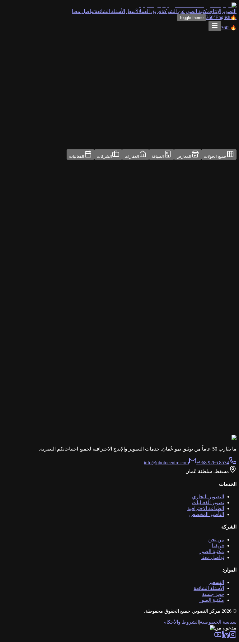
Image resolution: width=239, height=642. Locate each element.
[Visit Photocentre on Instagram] (233, 636)
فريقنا (218, 545)
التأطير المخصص (206, 514)
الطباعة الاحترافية (205, 508)
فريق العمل (150, 11)
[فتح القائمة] (215, 26)
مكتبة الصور (197, 11)
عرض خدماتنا (172, 441)
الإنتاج (215, 11)
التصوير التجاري (208, 496)
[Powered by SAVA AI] (203, 627)
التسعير (216, 582)
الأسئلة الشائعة (110, 11)
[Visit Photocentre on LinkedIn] (225, 636)
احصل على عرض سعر (215, 441)
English (222, 17)
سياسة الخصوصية (218, 622)
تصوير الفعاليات (208, 502)
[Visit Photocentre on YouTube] (218, 636)
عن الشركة (173, 11)
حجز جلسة (213, 594)
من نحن (216, 539)
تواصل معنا (83, 11)
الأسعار (131, 11)
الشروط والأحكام (181, 622)
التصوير (229, 11)
